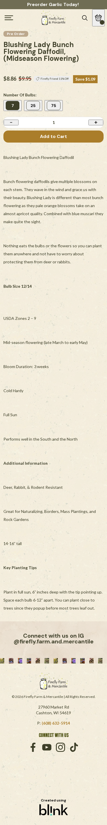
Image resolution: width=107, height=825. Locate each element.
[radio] (12, 105)
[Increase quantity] (95, 122)
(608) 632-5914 (56, 723)
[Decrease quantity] (11, 122)
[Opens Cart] (98, 17)
